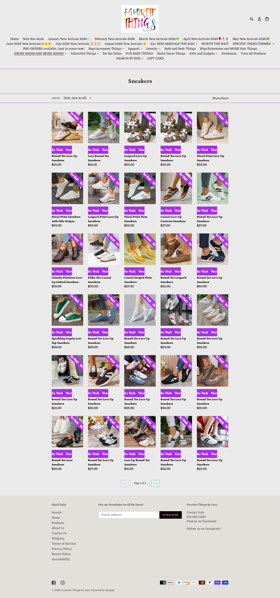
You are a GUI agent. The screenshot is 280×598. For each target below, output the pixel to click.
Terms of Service (64, 543)
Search (57, 512)
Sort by (56, 98)
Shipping (58, 538)
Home (56, 517)
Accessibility (61, 559)
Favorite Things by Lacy (76, 590)
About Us (58, 528)
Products (58, 523)
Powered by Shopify (103, 590)
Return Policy (61, 554)
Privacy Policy (62, 548)
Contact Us (59, 533)
